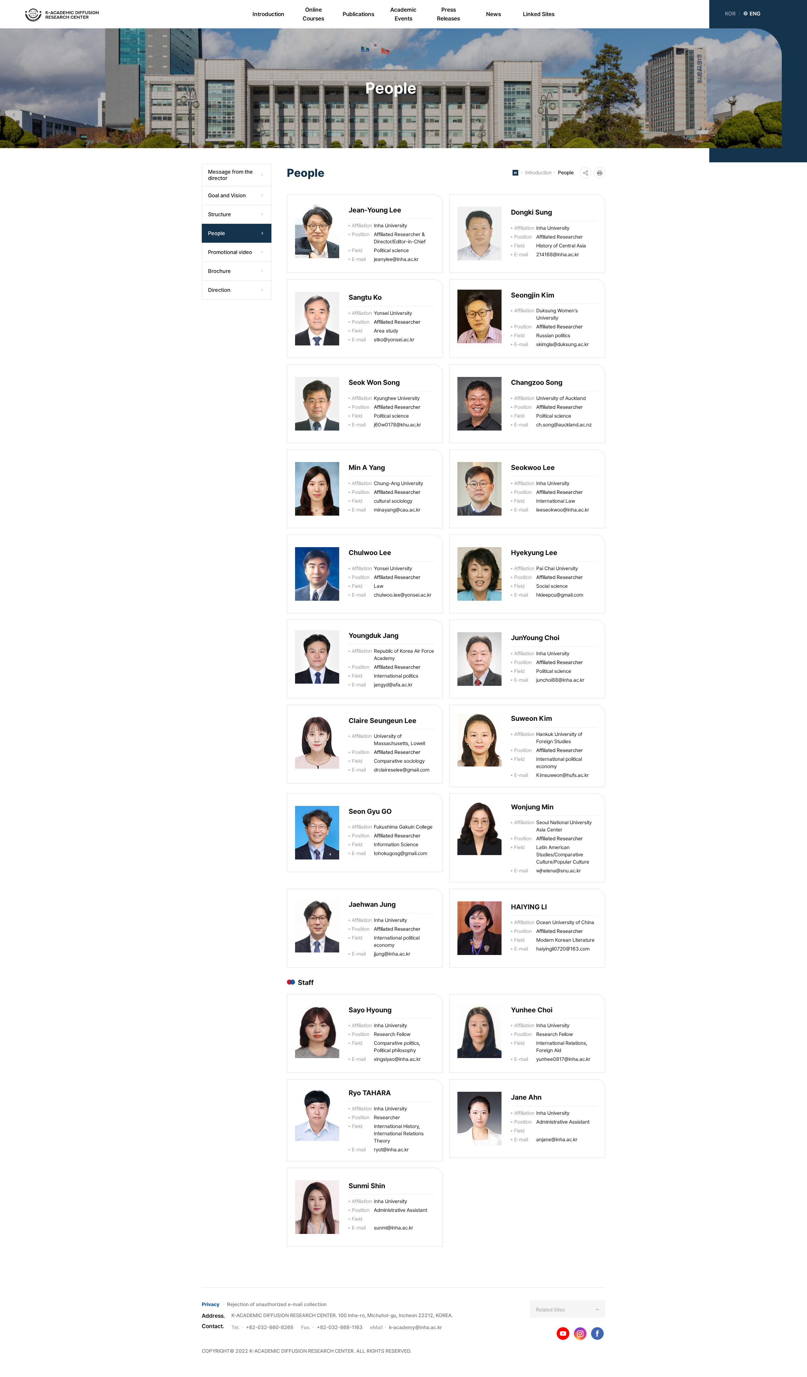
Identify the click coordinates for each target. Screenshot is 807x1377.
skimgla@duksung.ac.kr (562, 344)
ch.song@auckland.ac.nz (564, 425)
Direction (219, 290)
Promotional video (230, 252)
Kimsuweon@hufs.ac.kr (562, 775)
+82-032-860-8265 (269, 1327)
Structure (219, 214)
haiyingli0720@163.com (562, 949)
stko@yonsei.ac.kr (394, 340)
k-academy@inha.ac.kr (415, 1327)
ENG (755, 13)
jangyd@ (383, 685)
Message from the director (230, 175)
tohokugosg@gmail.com (400, 853)
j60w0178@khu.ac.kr (397, 425)
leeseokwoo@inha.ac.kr (562, 510)
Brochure (219, 271)
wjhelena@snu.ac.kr (558, 871)
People (216, 233)
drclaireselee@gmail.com (401, 770)
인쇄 (599, 172)
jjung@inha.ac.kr (392, 954)
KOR (730, 13)
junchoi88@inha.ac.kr (560, 680)
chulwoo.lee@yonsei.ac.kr (403, 595)
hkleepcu (546, 595)
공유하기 (585, 172)
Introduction (538, 173)
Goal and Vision (227, 195)
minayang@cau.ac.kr (397, 510)
